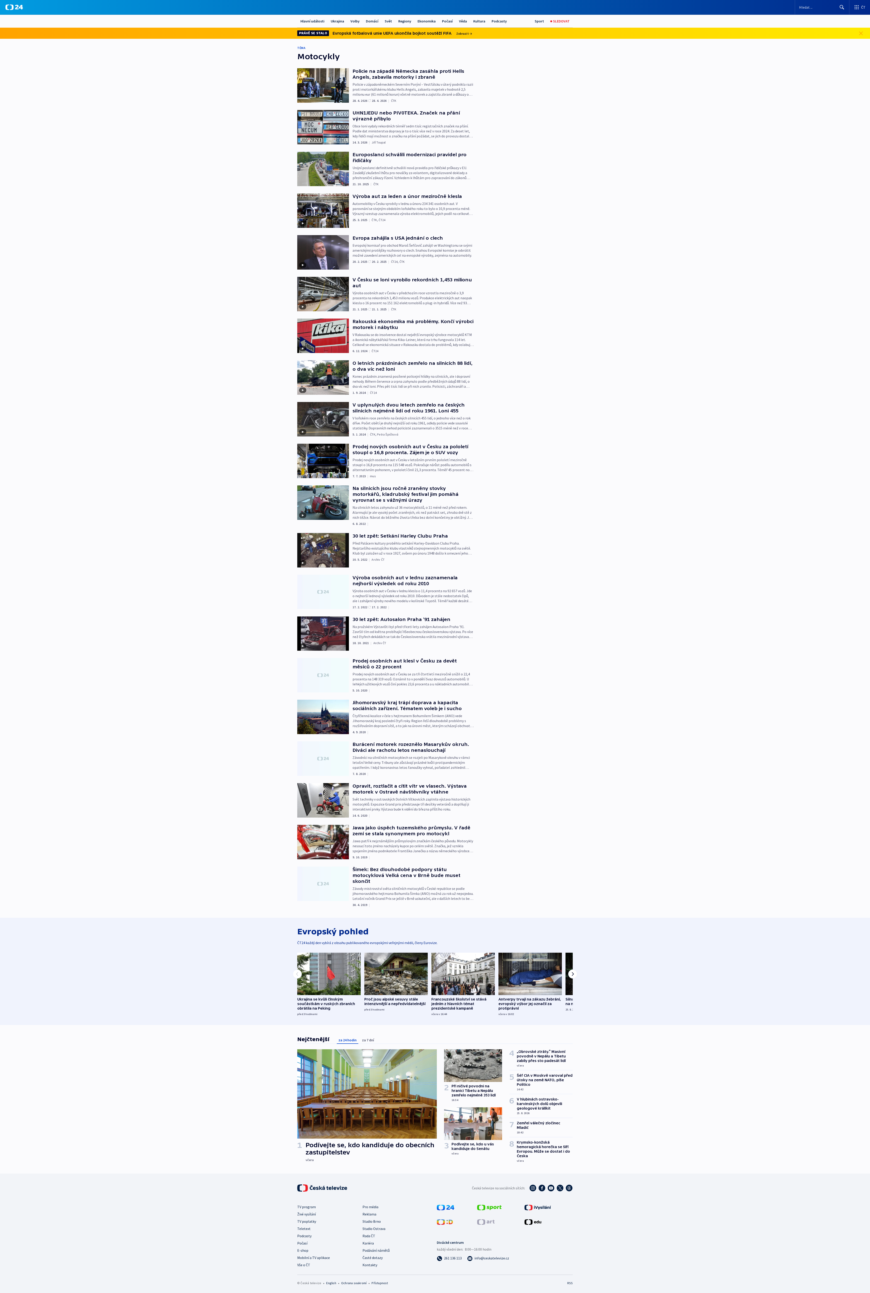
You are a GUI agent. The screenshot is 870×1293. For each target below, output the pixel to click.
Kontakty (369, 1265)
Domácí (372, 21)
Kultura (479, 21)
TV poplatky (306, 1221)
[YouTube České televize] (551, 1188)
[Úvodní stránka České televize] (322, 1188)
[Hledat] (842, 7)
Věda (463, 21)
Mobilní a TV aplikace (313, 1257)
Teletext (304, 1228)
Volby (355, 21)
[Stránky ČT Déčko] (445, 1221)
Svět (388, 21)
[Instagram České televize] (532, 1188)
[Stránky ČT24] (445, 1207)
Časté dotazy (372, 1257)
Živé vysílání (306, 1214)
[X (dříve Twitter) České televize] (560, 1188)
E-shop (302, 1250)
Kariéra (368, 1243)
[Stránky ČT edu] (532, 1221)
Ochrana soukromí (354, 1283)
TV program (306, 1207)
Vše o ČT (303, 1265)
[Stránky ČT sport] (489, 1207)
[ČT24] (14, 7)
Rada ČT (368, 1236)
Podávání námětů (376, 1250)
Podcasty (499, 21)
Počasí (447, 21)
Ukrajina (337, 21)
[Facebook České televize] (542, 1188)
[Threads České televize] (569, 1188)
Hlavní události (312, 21)
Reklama (369, 1214)
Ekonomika (427, 21)
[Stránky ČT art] (486, 1221)
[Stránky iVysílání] (537, 1207)
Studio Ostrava (373, 1228)
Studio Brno (371, 1221)
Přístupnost (380, 1283)
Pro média (370, 1207)
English (331, 1283)
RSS (570, 1283)
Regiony (404, 21)
